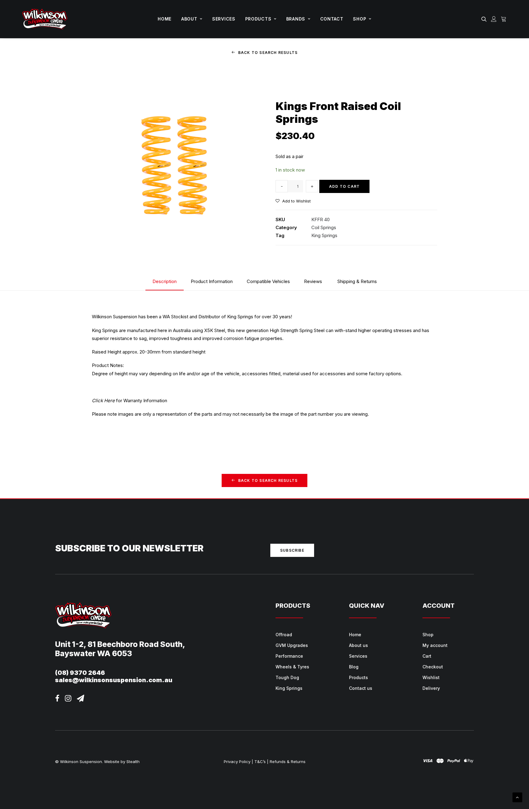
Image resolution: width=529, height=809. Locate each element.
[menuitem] (164, 19)
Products (258, 18)
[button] (485, 19)
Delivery (431, 688)
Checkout (432, 666)
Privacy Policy (237, 761)
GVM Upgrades (292, 645)
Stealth (133, 761)
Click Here (103, 400)
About (189, 18)
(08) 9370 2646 (80, 672)
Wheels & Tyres (292, 666)
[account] (494, 19)
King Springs (324, 235)
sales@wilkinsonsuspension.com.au (113, 680)
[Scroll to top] (517, 797)
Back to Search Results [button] (268, 52)
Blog (353, 666)
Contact (331, 18)
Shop (359, 18)
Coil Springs (323, 227)
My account (435, 645)
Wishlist (431, 677)
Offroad (284, 634)
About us (358, 645)
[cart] (503, 19)
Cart (426, 656)
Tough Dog (287, 677)
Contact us (360, 688)
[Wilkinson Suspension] (45, 19)
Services (223, 18)
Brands (295, 18)
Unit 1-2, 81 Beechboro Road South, (120, 644)
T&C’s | (261, 761)
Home (164, 18)
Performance (289, 656)
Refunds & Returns (288, 761)
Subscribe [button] (292, 550)
